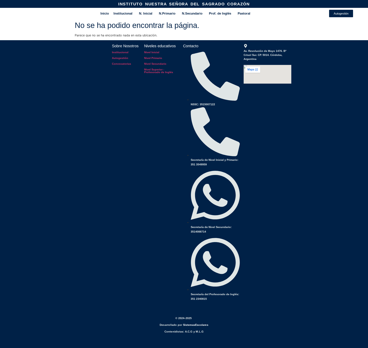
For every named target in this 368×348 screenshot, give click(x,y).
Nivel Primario (153, 58)
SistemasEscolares (195, 324)
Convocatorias (121, 63)
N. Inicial (145, 13)
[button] (124, 13)
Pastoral (244, 13)
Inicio (104, 13)
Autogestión (120, 58)
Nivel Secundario (155, 63)
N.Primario (167, 13)
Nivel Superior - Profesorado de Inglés (158, 71)
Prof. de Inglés (220, 13)
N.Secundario (192, 13)
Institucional (122, 13)
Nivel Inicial (151, 52)
